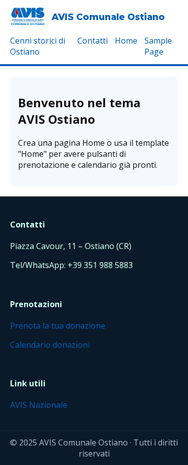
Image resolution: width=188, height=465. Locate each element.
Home (126, 40)
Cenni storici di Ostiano (37, 46)
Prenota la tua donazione (57, 325)
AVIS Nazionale (38, 404)
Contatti (92, 40)
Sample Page (158, 46)
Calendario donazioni (50, 344)
